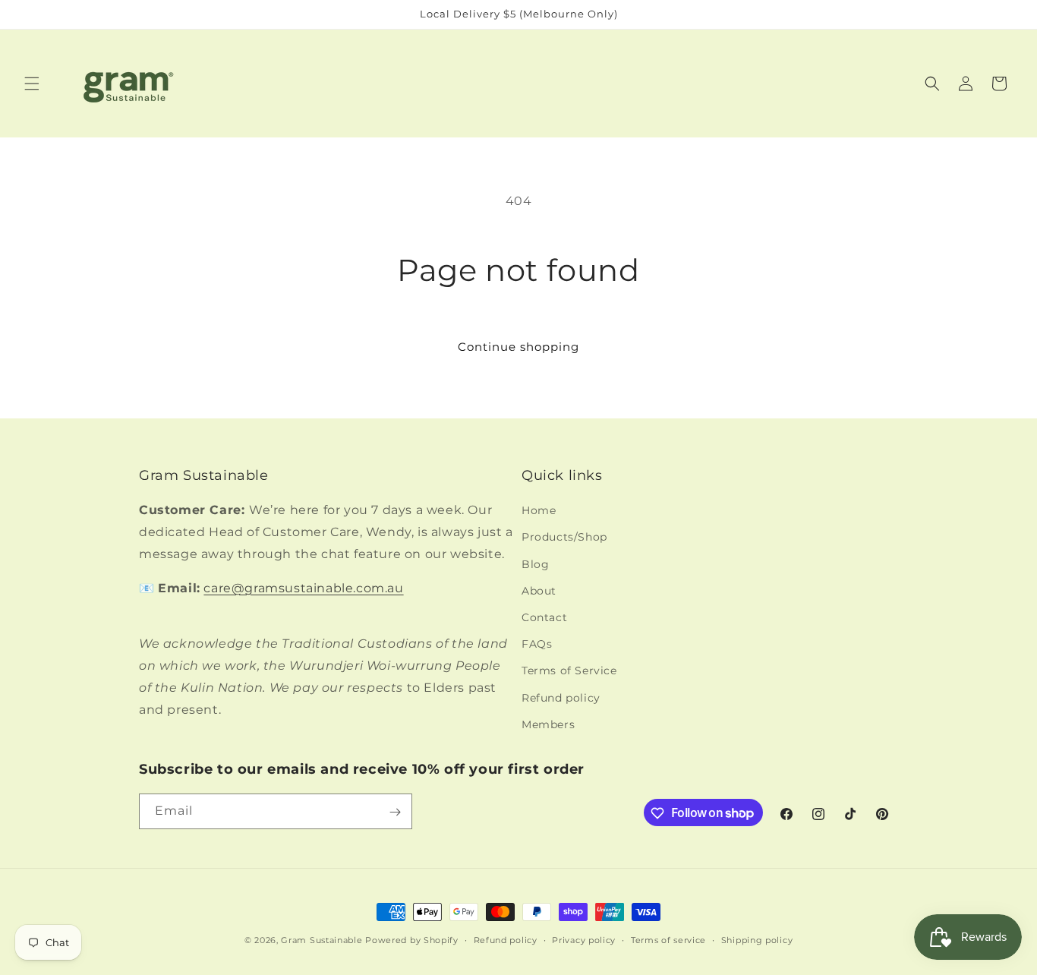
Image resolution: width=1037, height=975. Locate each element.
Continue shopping (518, 346)
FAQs (537, 644)
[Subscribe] (394, 812)
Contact (544, 617)
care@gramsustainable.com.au (303, 588)
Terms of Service (569, 671)
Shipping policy (757, 939)
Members (548, 724)
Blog (535, 564)
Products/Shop (564, 537)
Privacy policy (584, 939)
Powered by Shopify (412, 940)
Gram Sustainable (321, 940)
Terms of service (668, 939)
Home (539, 511)
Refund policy (561, 698)
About (539, 591)
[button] (32, 83)
